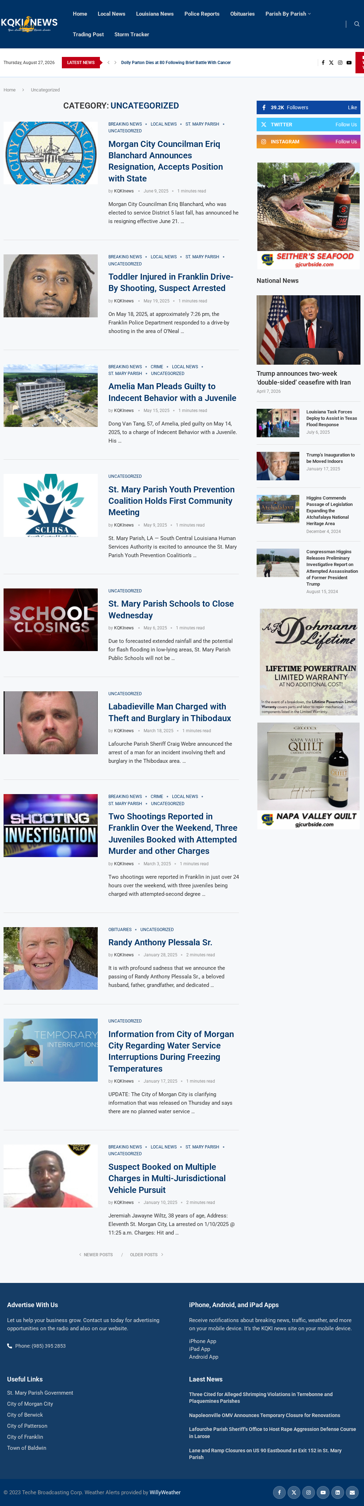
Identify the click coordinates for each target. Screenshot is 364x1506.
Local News (111, 14)
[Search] (356, 24)
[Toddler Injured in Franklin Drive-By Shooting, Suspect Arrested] (51, 285)
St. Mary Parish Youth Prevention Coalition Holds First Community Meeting (171, 501)
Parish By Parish (286, 14)
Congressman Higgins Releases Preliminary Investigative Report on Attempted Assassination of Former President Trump (332, 568)
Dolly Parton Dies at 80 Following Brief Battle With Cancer (176, 62)
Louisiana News (155, 14)
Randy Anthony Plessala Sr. (160, 942)
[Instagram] (340, 62)
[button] (108, 62)
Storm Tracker (131, 34)
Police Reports (202, 14)
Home (80, 14)
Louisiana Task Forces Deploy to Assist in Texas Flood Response (331, 418)
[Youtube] (349, 62)
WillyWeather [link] (165, 1492)
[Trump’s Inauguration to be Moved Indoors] (278, 466)
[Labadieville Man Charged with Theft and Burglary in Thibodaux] (51, 722)
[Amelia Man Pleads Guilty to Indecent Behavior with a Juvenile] (51, 395)
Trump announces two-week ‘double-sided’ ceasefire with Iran (304, 378)
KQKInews (124, 191)
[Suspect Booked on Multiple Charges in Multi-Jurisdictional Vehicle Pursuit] (51, 1176)
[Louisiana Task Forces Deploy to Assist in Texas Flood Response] (278, 423)
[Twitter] (331, 62)
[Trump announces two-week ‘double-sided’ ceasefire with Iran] (308, 330)
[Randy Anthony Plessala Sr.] (51, 958)
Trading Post (88, 34)
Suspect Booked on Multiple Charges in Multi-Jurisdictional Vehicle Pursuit (167, 1178)
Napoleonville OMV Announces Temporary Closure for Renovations (264, 1415)
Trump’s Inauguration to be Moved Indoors (330, 458)
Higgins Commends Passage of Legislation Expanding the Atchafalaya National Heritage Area (329, 511)
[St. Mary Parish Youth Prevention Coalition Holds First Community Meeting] (51, 505)
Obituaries (242, 14)
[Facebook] (323, 62)
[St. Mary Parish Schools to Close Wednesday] (51, 619)
